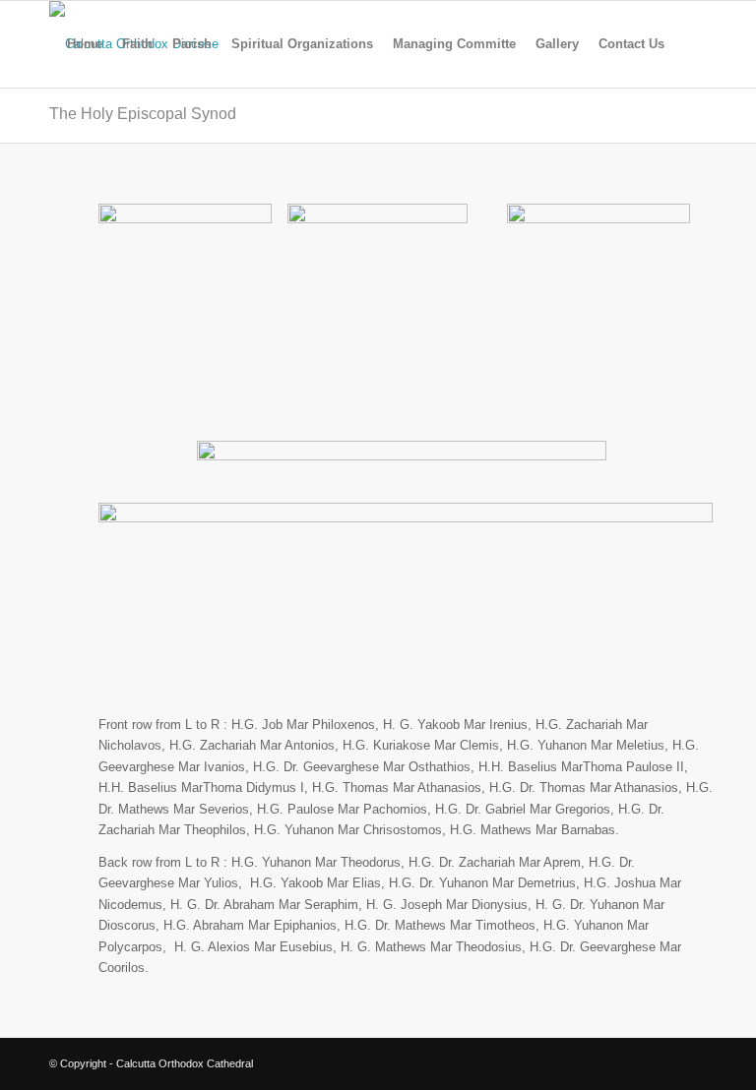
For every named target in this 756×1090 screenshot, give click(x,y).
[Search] (690, 44)
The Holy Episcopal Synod (142, 113)
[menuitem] (84, 44)
